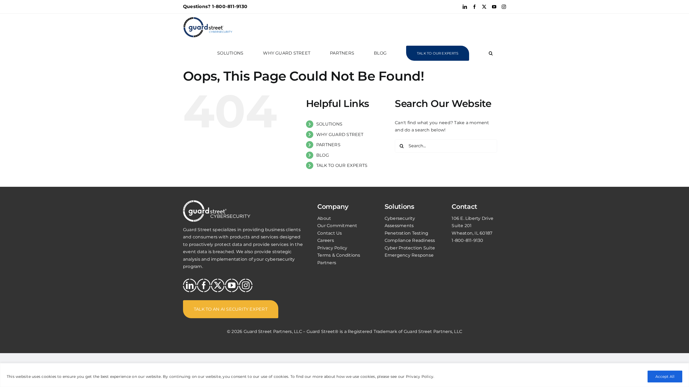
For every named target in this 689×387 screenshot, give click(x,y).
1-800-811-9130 (229, 6)
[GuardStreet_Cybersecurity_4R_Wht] (216, 202)
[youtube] (231, 285)
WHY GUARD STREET (340, 134)
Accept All (664, 376)
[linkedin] (189, 285)
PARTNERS (328, 144)
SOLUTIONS (329, 124)
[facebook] (203, 285)
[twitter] (217, 285)
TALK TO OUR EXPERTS (342, 165)
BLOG (322, 155)
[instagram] (245, 285)
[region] (344, 375)
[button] (490, 53)
